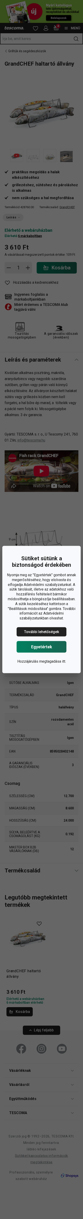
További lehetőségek (41, 632)
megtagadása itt (52, 661)
